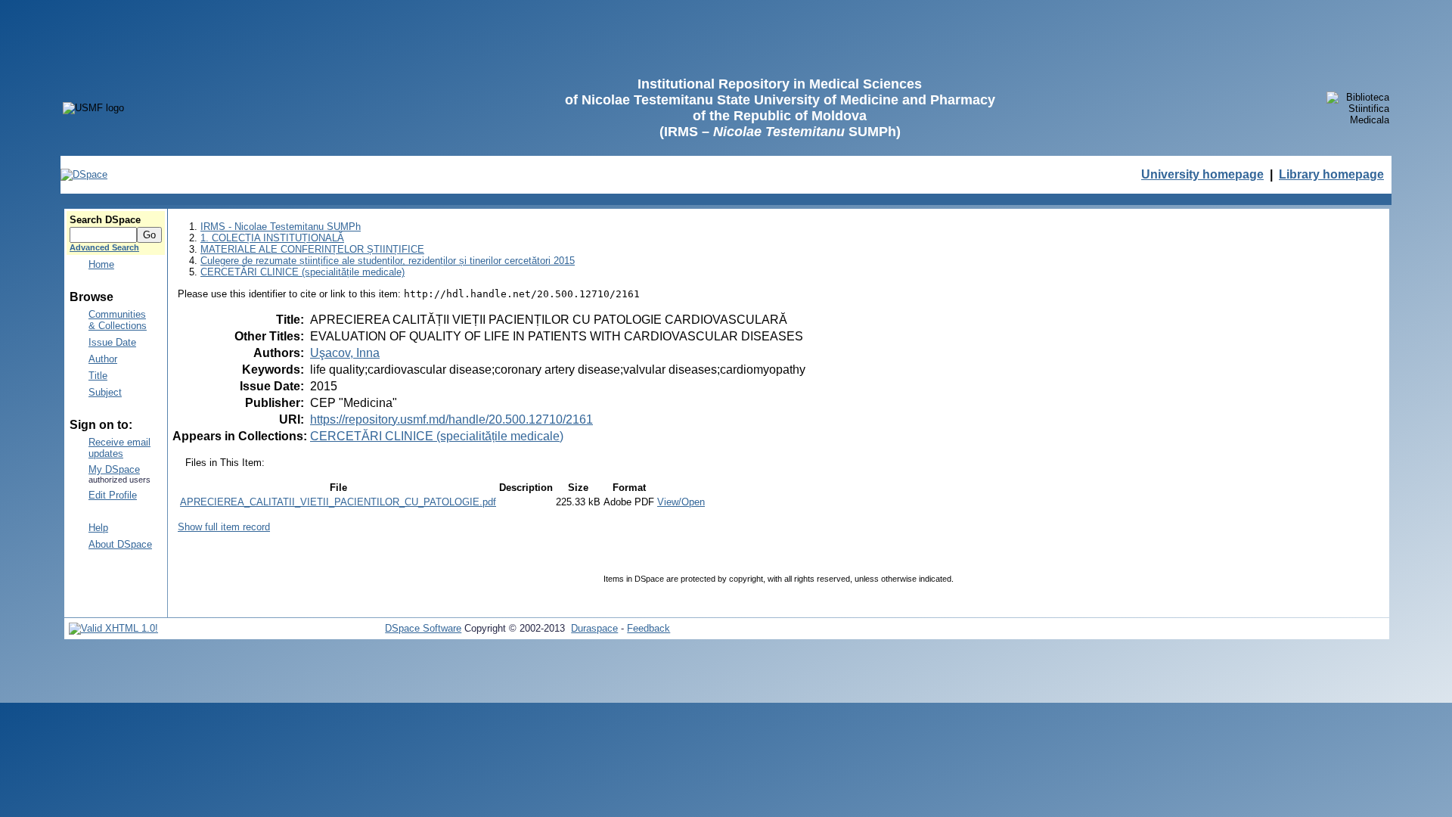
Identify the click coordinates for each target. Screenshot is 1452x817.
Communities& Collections (117, 320)
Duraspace (594, 628)
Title (97, 375)
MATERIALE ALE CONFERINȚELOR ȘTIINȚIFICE (312, 249)
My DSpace (114, 469)
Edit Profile (112, 495)
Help (98, 527)
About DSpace (120, 544)
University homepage (1202, 174)
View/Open (681, 502)
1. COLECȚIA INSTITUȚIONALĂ (272, 238)
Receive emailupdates (119, 447)
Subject (105, 392)
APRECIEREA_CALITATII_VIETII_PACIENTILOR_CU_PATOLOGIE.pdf (338, 502)
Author (102, 359)
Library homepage (1331, 174)
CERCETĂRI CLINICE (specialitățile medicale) (302, 272)
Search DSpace (105, 219)
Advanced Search (104, 247)
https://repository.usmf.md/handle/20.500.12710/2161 (451, 419)
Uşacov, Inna (345, 352)
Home (101, 264)
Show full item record (224, 527)
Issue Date (112, 342)
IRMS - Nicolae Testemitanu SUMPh (280, 226)
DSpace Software (423, 628)
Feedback (648, 628)
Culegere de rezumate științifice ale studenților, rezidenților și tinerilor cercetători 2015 (387, 260)
